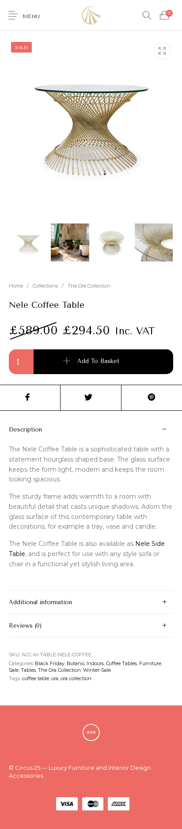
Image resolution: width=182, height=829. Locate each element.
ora (54, 678)
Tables (28, 670)
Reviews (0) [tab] (25, 625)
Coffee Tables (121, 663)
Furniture (150, 663)
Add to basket (98, 361)
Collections (45, 286)
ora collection (76, 678)
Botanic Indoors (85, 663)
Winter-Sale (97, 670)
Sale (14, 670)
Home (16, 286)
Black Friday (49, 663)
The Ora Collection (89, 286)
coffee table (35, 678)
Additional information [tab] (40, 602)
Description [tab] (25, 429)
